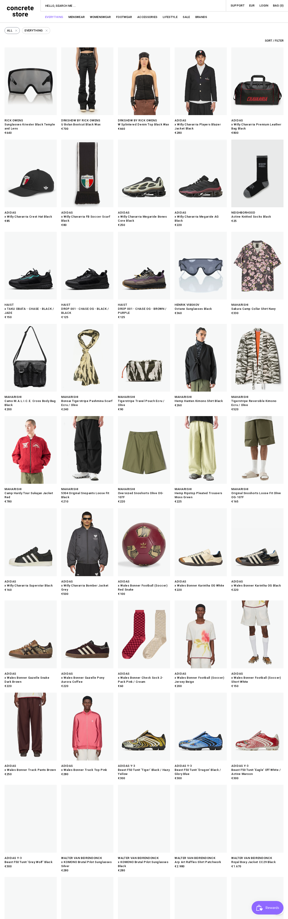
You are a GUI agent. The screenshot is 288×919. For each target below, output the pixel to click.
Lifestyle (170, 17)
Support (238, 5)
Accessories (147, 17)
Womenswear (101, 17)
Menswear (77, 17)
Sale (187, 17)
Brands (201, 17)
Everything (54, 17)
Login (263, 5)
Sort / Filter (274, 40)
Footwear (124, 17)
